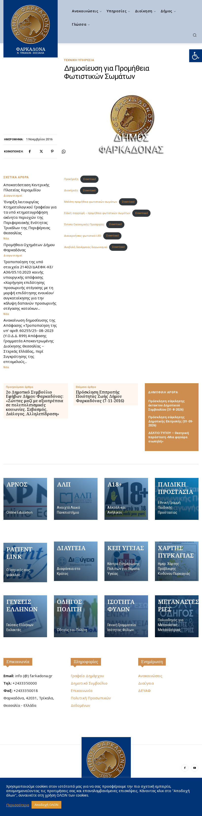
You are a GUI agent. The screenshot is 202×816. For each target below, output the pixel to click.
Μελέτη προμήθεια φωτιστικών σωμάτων (90, 201)
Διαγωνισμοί (12, 195)
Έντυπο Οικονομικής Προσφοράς (84, 224)
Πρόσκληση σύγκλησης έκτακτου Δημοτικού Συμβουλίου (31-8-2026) (166, 405)
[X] (41, 151)
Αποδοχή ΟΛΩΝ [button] (46, 804)
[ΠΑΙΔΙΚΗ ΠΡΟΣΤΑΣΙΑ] (177, 499)
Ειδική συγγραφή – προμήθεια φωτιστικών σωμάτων (97, 213)
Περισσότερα (17, 805)
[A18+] (126, 499)
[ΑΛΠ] (76, 499)
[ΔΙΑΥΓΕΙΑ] (76, 561)
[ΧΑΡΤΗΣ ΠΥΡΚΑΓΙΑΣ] (177, 561)
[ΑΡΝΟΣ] (25, 499)
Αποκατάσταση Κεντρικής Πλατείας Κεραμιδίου (26, 187)
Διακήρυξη (71, 190)
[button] (195, 55)
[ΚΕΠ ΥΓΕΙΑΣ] (126, 561)
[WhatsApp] (63, 151)
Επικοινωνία (17, 661)
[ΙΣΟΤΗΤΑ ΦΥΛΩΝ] (126, 616)
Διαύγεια (146, 683)
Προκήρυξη (71, 179)
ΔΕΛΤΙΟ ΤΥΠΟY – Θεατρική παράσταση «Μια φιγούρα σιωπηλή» (168, 437)
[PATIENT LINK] (25, 562)
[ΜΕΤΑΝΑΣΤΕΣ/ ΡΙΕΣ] (177, 616)
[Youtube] (194, 768)
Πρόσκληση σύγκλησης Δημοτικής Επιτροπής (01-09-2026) (170, 421)
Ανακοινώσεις (150, 675)
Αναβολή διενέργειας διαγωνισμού (85, 247)
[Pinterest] (52, 151)
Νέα (6, 238)
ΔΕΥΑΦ (144, 690)
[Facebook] (29, 151)
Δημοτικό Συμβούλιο (89, 683)
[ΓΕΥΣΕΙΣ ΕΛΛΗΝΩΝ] (25, 616)
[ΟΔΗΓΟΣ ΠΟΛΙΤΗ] (76, 616)
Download (89, 179)
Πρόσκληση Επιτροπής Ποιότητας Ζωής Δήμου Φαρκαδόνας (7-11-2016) (100, 396)
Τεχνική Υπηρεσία (79, 60)
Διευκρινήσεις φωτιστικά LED (82, 235)
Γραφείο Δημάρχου (87, 675)
